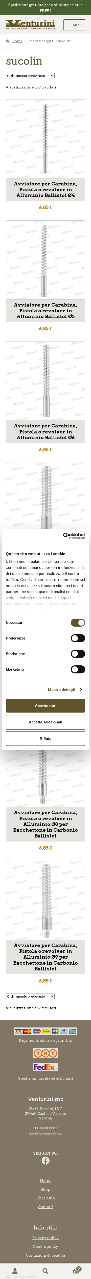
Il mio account (15, 1271)
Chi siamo (45, 1198)
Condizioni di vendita (45, 1255)
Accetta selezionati (45, 722)
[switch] (78, 638)
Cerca (45, 1271)
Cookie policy (45, 1246)
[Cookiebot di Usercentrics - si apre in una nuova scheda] (64, 536)
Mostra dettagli (61, 689)
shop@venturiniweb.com (45, 1133)
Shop (45, 1189)
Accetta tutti (45, 705)
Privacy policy (45, 1238)
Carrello (70, 1267)
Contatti (45, 1207)
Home (17, 41)
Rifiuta (45, 738)
